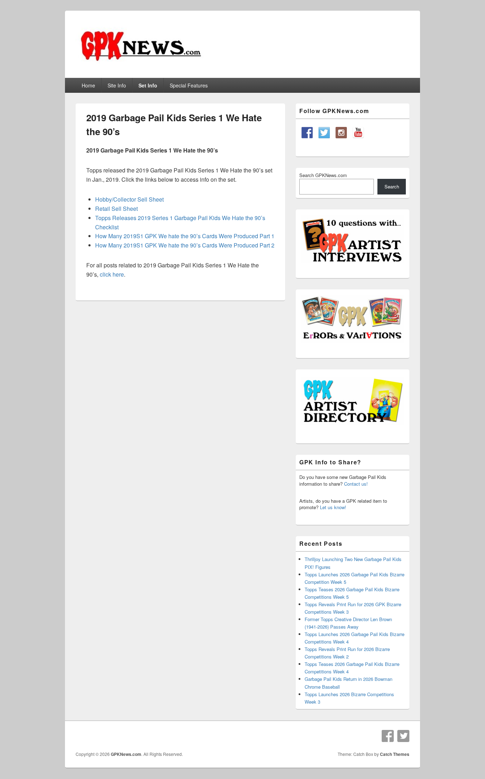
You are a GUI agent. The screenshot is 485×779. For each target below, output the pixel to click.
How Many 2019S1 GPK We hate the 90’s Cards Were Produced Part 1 (184, 236)
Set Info (147, 85)
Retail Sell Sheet (116, 208)
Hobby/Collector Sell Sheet (129, 199)
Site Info (117, 85)
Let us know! (333, 507)
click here (112, 274)
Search (392, 186)
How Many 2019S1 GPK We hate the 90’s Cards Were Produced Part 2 (184, 245)
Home (88, 85)
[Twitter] (403, 736)
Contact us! (356, 483)
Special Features (189, 85)
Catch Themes (394, 754)
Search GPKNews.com (323, 175)
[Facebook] (388, 736)
